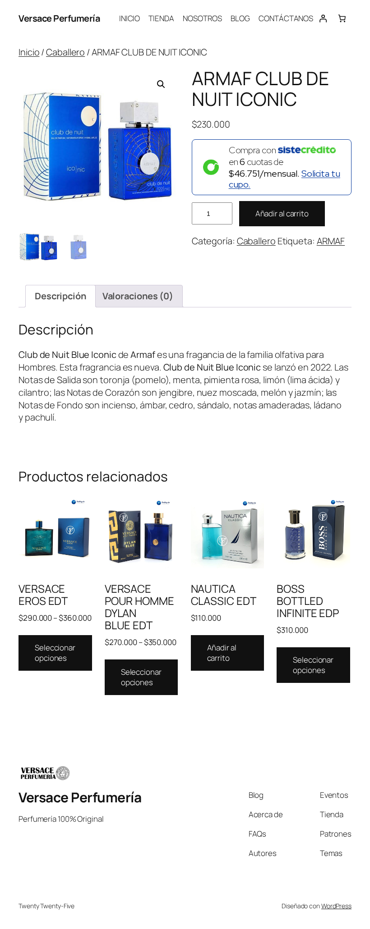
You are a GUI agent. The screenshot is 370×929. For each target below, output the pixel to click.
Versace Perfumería (59, 18)
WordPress (336, 906)
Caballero (65, 52)
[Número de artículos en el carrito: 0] (342, 18)
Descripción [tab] (60, 296)
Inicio (28, 52)
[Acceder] (322, 18)
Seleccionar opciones (55, 653)
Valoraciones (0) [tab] (137, 296)
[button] (161, 84)
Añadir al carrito (282, 213)
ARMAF (331, 241)
